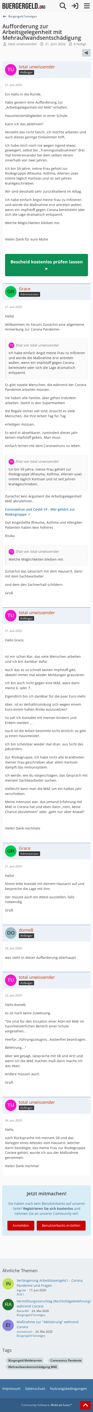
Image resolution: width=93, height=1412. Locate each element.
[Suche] (63, 6)
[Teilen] (86, 53)
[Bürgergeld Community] (23, 6)
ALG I (20, 1294)
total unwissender (22, 44)
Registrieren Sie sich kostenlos (48, 1208)
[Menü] (87, 6)
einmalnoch (24, 1332)
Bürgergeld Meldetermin (25, 1360)
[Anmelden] (75, 6)
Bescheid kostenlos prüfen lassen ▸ (46, 265)
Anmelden (21, 1225)
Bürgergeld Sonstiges (31, 1315)
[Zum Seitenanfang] (85, 1405)
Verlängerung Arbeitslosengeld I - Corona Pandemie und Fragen (50, 1283)
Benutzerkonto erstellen (61, 1225)
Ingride (21, 1290)
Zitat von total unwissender (37, 345)
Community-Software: (46, 1405)
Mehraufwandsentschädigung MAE (32, 1367)
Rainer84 (23, 1311)
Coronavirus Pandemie (66, 1360)
